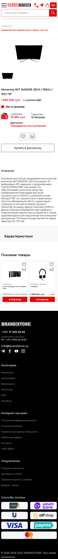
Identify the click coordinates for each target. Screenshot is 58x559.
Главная (7, 26)
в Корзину (15, 299)
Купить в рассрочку (27, 148)
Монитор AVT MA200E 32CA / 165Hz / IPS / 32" (25, 30)
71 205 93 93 (17, 332)
